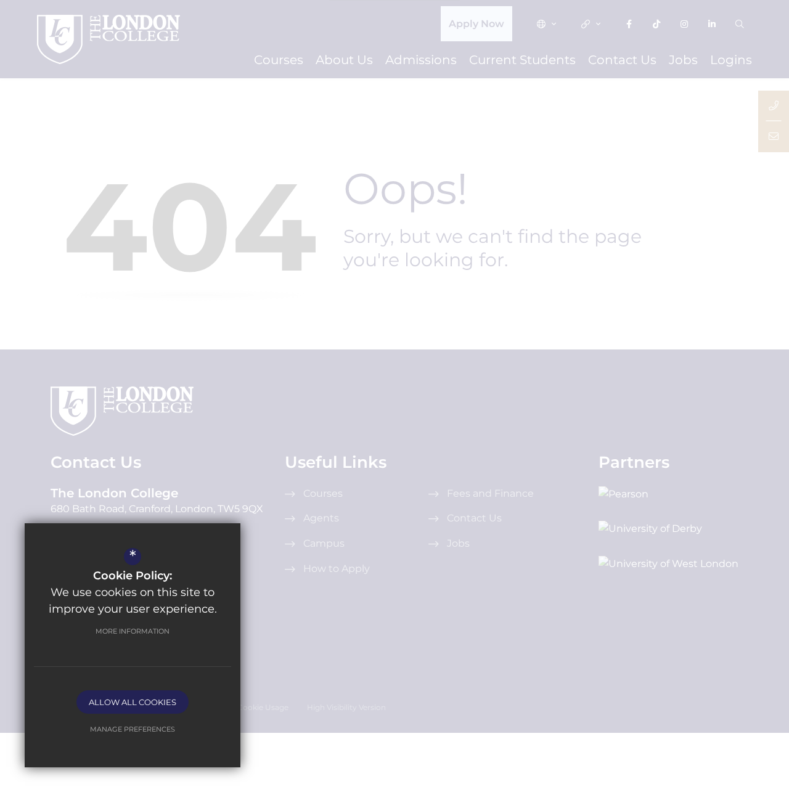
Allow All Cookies (132, 702)
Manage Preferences (132, 729)
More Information (133, 631)
